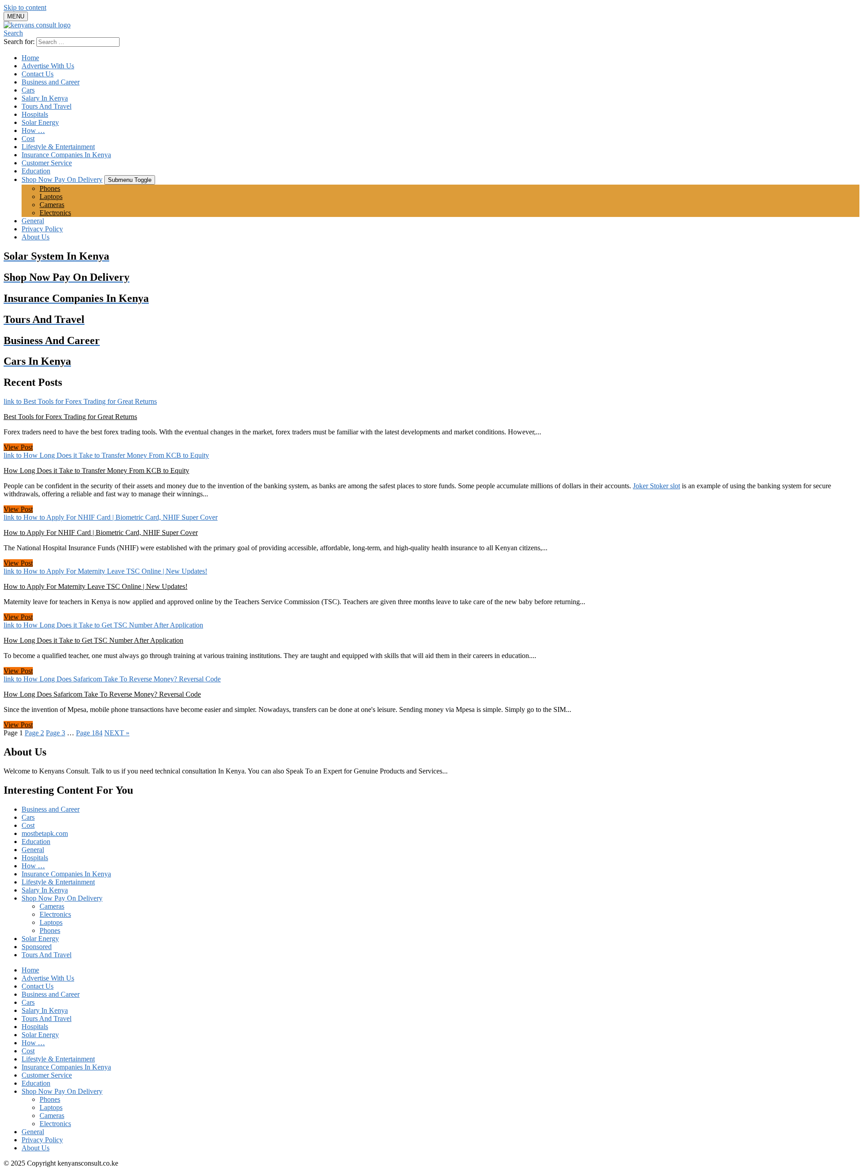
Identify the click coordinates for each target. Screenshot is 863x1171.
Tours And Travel (46, 106)
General (33, 221)
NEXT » (116, 733)
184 (89, 733)
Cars (28, 90)
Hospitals (35, 114)
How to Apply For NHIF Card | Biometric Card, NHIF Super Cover (101, 532)
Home (30, 58)
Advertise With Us (48, 66)
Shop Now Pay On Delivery (62, 179)
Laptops (51, 196)
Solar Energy (40, 122)
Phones (50, 188)
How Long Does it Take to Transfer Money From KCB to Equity (96, 470)
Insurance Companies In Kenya (66, 155)
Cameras (52, 204)
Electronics (55, 213)
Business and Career (51, 82)
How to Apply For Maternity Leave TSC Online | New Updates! (95, 586)
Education (36, 171)
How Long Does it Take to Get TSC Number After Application (93, 640)
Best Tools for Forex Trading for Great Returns (70, 416)
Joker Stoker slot (656, 486)
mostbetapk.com (45, 833)
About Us (35, 237)
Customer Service (47, 163)
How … (33, 130)
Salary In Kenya (45, 98)
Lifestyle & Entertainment (58, 146)
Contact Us (37, 74)
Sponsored (37, 946)
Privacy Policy (42, 229)
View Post (18, 447)
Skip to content (25, 7)
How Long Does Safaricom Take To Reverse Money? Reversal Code (102, 694)
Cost (28, 138)
